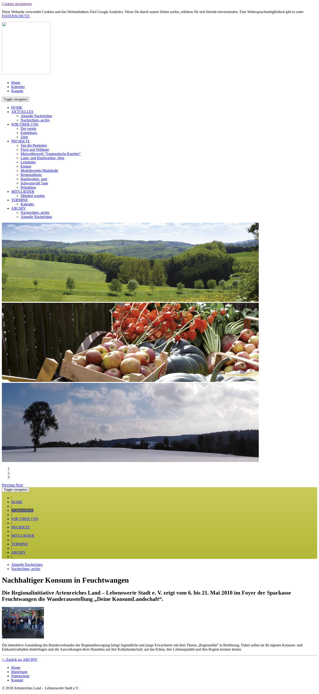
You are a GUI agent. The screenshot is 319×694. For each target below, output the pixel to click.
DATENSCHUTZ (15, 16)
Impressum (19, 672)
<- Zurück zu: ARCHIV (20, 660)
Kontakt (17, 91)
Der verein (28, 128)
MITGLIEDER (22, 192)
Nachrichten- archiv (35, 120)
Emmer (26, 166)
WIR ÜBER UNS (24, 124)
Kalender (18, 87)
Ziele (24, 137)
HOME (16, 107)
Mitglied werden (33, 196)
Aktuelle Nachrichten (36, 116)
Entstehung (29, 133)
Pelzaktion (28, 187)
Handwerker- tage (34, 179)
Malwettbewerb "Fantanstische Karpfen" (51, 154)
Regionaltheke (31, 175)
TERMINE (19, 200)
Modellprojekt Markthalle (39, 171)
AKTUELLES (22, 112)
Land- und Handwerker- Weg (42, 158)
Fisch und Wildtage (35, 149)
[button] (9, 485)
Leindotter (28, 162)
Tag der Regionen (34, 145)
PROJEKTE (20, 141)
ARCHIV (18, 208)
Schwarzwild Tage (34, 183)
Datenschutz (20, 676)
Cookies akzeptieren (17, 4)
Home (15, 83)
